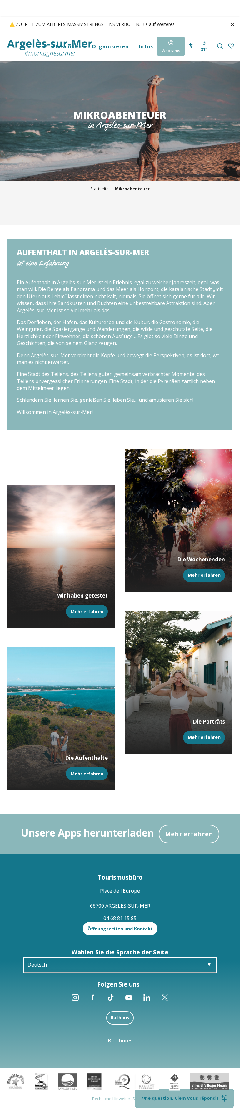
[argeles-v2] (49, 48)
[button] (220, 46)
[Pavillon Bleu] (68, 1081)
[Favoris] (231, 46)
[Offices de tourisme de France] (174, 1081)
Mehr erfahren (189, 834)
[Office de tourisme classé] (94, 1081)
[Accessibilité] (191, 45)
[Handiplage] (41, 1081)
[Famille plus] (15, 1081)
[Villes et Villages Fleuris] (209, 1081)
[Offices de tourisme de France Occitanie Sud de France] (135, 1081)
